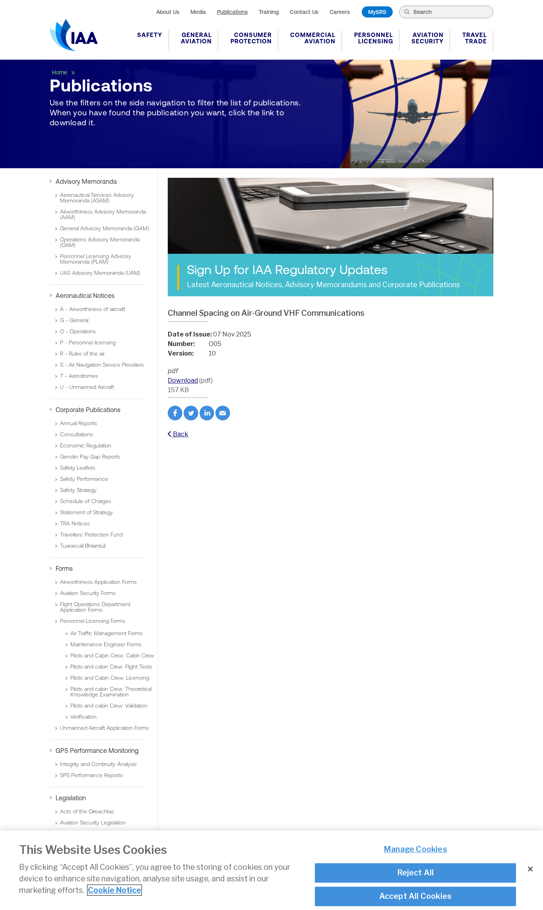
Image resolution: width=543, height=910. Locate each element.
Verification (83, 716)
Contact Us (304, 12)
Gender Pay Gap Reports (90, 456)
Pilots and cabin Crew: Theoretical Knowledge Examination (110, 691)
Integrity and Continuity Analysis (98, 764)
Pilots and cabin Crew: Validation (108, 705)
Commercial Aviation (312, 38)
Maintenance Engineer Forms (106, 644)
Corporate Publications (88, 409)
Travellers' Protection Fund (91, 534)
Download (183, 380)
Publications (232, 12)
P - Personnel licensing (88, 342)
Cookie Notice (114, 890)
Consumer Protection (251, 38)
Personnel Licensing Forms (92, 621)
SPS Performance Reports (91, 775)
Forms (64, 568)
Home (60, 72)
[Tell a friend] (222, 418)
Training (269, 12)
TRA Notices (75, 523)
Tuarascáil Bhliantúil (82, 545)
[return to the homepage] (74, 35)
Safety (149, 34)
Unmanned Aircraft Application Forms (104, 728)
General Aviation (196, 38)
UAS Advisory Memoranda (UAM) (100, 273)
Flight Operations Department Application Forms (95, 606)
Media (198, 12)
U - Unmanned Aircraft (87, 387)
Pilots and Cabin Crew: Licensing (109, 678)
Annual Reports (78, 423)
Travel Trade (474, 38)
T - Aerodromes (79, 376)
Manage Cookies (415, 849)
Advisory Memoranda (86, 181)
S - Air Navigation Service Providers (102, 365)
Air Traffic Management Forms (106, 633)
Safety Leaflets (77, 468)
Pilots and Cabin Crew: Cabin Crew (112, 655)
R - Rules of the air (82, 353)
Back (180, 434)
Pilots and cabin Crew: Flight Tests (111, 666)
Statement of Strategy (86, 512)
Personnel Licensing (373, 38)
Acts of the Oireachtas (87, 811)
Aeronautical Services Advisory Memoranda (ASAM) (97, 197)
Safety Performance (84, 479)
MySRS (377, 12)
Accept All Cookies (415, 896)
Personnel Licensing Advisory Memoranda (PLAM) (95, 258)
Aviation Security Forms (88, 593)
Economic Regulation (85, 445)
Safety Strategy (78, 490)
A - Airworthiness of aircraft (92, 309)
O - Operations (78, 331)
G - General (74, 320)
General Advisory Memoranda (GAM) (104, 228)
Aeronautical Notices (85, 295)
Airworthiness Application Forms (98, 582)
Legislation (71, 797)
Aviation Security (427, 38)
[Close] (530, 869)
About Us (167, 12)
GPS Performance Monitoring (97, 750)
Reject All (415, 872)
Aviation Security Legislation (93, 822)
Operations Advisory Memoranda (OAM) (100, 242)
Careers (340, 12)
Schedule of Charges (85, 501)
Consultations (76, 434)
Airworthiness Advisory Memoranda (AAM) (103, 214)
